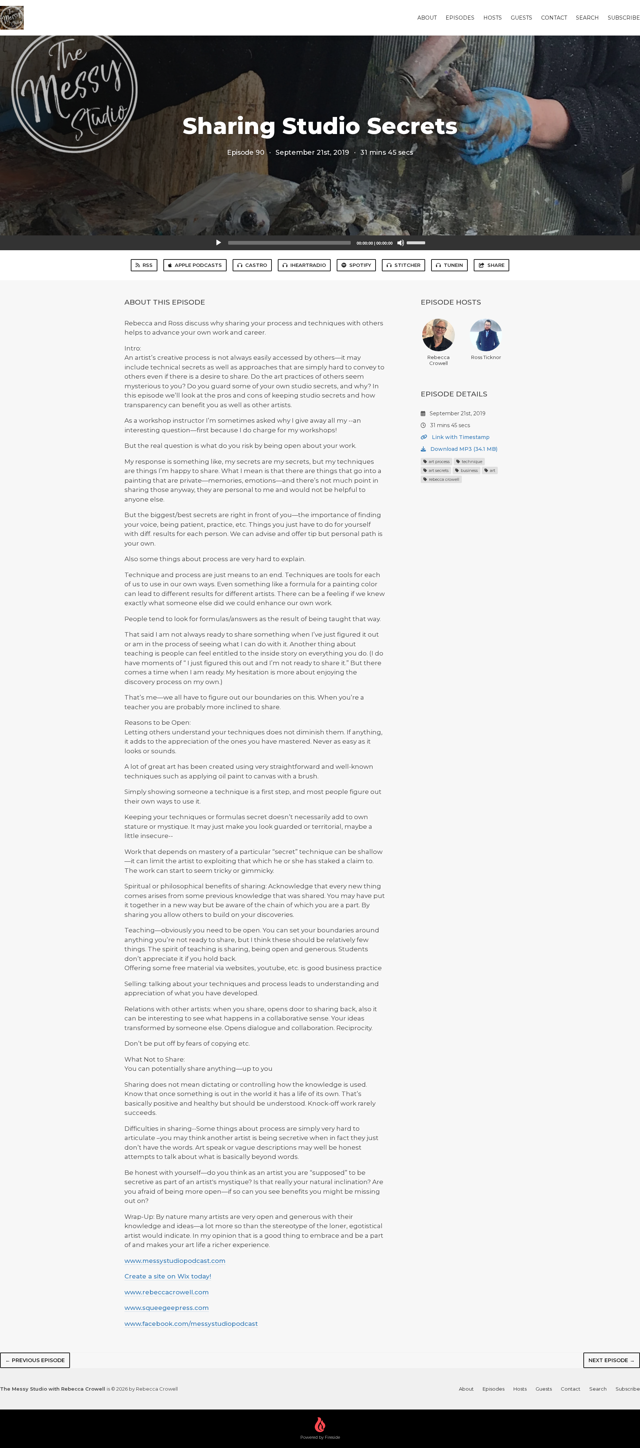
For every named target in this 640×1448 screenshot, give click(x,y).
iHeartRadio (308, 265)
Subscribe (624, 17)
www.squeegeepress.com (166, 1307)
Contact (554, 17)
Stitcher (407, 265)
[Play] (218, 243)
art (492, 470)
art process (439, 461)
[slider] (417, 242)
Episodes (460, 17)
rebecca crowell (443, 479)
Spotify (360, 265)
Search (587, 17)
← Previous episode (35, 1360)
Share (495, 265)
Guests (521, 17)
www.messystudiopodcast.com (175, 1260)
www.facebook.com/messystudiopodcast (191, 1323)
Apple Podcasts (198, 265)
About (427, 17)
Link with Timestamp (460, 437)
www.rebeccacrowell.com (166, 1292)
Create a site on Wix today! (167, 1276)
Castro (256, 265)
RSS (148, 265)
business (469, 470)
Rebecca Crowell (438, 360)
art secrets (438, 470)
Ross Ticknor (486, 357)
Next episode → (612, 1360)
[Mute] (400, 243)
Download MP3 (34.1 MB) (463, 449)
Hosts (492, 17)
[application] (320, 242)
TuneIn (453, 265)
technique (471, 461)
